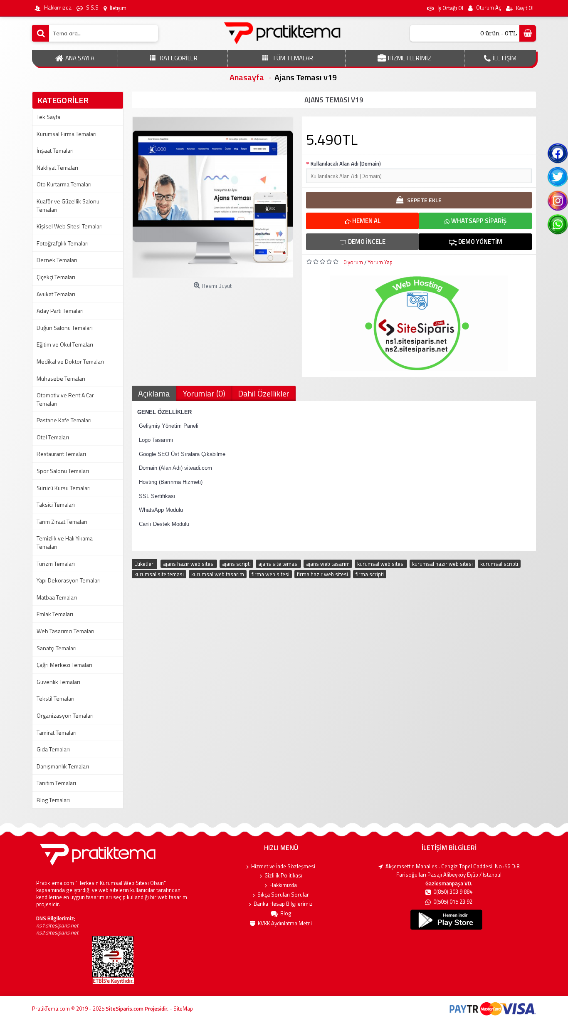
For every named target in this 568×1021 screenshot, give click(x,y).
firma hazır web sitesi (322, 574)
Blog (285, 913)
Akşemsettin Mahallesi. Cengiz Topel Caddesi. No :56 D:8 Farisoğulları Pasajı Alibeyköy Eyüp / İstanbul (452, 870)
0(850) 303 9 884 (452, 892)
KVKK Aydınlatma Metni (285, 923)
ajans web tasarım (328, 564)
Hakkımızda (283, 885)
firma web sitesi (270, 574)
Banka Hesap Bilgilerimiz (283, 904)
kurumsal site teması (159, 574)
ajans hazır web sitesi (189, 564)
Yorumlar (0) (204, 393)
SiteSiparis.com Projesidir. (137, 1008)
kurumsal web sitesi (381, 564)
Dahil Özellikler (263, 393)
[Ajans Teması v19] (213, 197)
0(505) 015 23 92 (452, 902)
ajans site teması (278, 564)
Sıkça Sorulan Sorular (283, 895)
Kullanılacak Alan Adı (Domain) (346, 163)
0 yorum (353, 262)
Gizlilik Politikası (283, 876)
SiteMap (183, 1008)
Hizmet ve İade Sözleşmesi (283, 866)
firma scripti (370, 574)
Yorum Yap (380, 262)
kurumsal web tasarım (217, 574)
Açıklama (154, 393)
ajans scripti (236, 564)
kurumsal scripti (499, 564)
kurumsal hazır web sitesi (442, 564)
